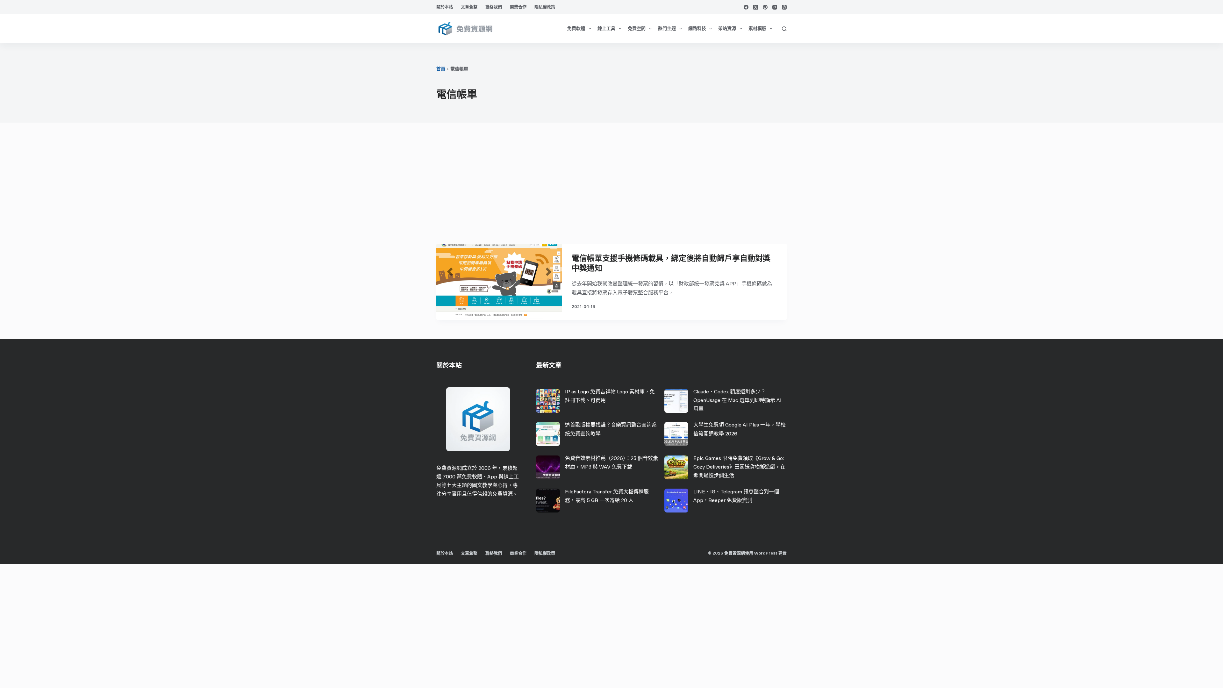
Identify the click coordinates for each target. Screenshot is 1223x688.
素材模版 (757, 28)
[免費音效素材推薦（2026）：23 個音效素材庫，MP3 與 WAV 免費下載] (548, 467)
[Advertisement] (611, 186)
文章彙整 (469, 6)
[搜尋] (784, 28)
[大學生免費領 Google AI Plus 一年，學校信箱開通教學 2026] (676, 434)
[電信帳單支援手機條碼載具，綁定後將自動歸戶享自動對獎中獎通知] (499, 282)
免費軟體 (576, 28)
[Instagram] (774, 7)
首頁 (440, 69)
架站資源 (727, 28)
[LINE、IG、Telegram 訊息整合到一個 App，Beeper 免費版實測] (676, 500)
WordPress (765, 553)
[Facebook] (746, 7)
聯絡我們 (493, 6)
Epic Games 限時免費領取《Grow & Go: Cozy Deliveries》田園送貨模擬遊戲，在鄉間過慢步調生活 (739, 466)
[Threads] (784, 7)
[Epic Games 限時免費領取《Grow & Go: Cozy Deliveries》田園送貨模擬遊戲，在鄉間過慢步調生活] (676, 467)
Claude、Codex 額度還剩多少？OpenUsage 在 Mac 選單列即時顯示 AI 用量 (737, 400)
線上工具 (606, 28)
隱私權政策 (544, 6)
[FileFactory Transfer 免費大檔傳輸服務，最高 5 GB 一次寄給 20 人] (548, 500)
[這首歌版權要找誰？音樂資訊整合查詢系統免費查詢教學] (548, 434)
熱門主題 (667, 28)
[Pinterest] (765, 7)
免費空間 (637, 28)
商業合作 (518, 6)
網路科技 (697, 28)
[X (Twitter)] (755, 7)
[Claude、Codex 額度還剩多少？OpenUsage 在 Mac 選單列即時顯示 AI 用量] (676, 401)
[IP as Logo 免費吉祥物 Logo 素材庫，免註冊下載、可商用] (548, 401)
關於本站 (444, 6)
